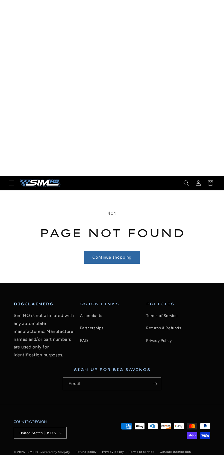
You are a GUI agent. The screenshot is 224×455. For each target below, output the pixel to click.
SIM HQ (33, 452)
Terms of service (141, 452)
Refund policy (86, 452)
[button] (11, 183)
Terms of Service (162, 315)
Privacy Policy (159, 340)
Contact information (175, 452)
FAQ (84, 340)
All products (91, 315)
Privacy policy (113, 452)
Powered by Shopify (55, 452)
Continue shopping (112, 257)
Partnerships (92, 328)
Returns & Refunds (163, 328)
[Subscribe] (155, 383)
